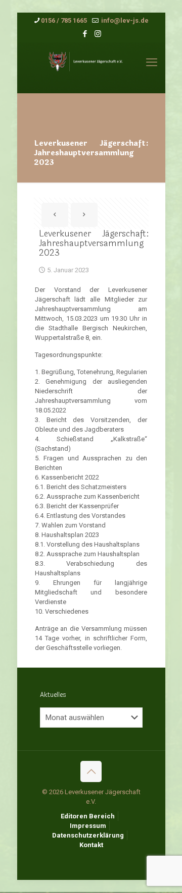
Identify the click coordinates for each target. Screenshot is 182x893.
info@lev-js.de (124, 20)
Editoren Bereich (88, 816)
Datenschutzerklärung (88, 835)
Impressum (88, 825)
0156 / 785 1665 (64, 20)
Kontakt (91, 845)
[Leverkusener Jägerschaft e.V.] (91, 67)
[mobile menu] (151, 62)
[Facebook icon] (85, 33)
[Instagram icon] (98, 33)
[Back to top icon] (91, 771)
